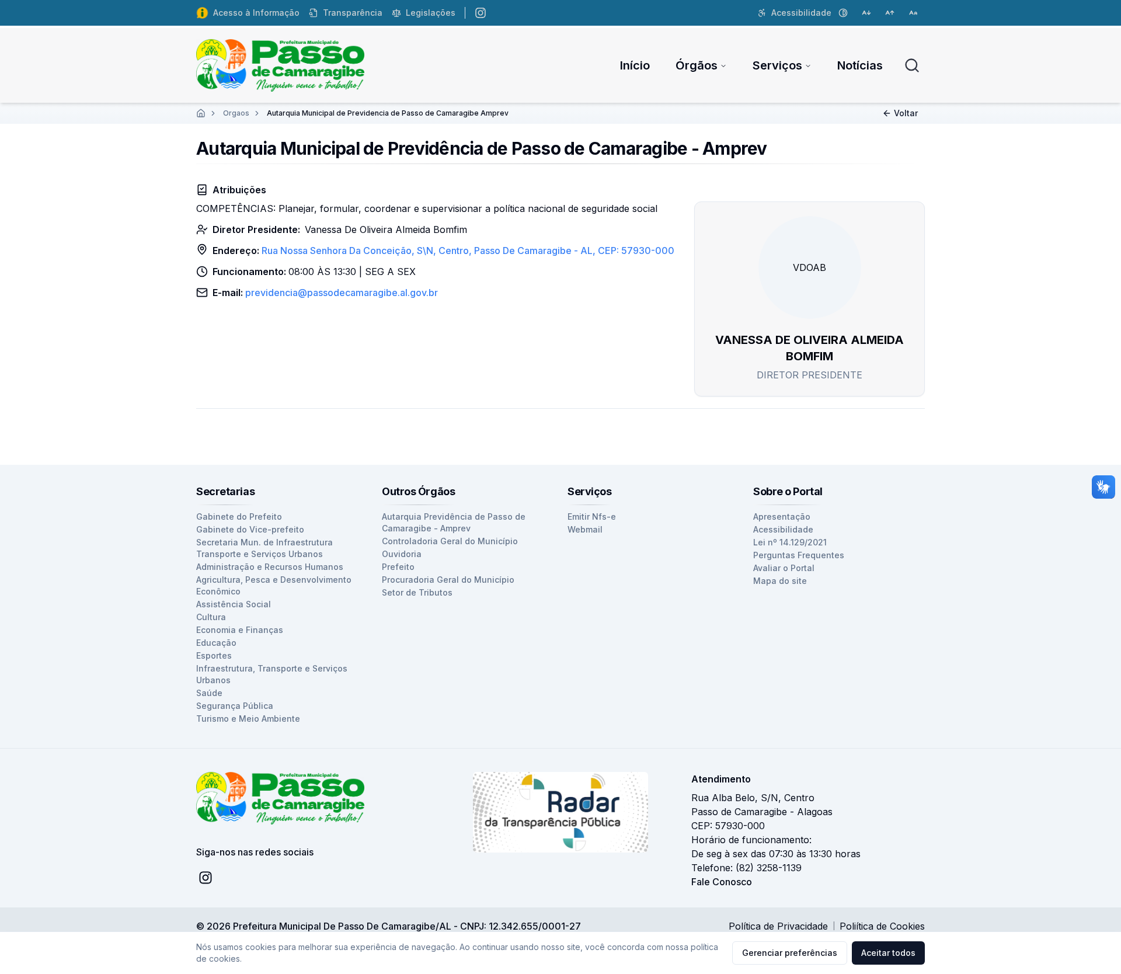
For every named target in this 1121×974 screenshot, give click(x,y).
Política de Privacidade (778, 926)
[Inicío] (201, 113)
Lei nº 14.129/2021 (790, 542)
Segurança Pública (234, 706)
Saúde (209, 693)
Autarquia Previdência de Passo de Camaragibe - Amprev (453, 522)
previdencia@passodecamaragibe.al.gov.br (341, 292)
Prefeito (398, 567)
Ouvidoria (402, 554)
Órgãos (697, 65)
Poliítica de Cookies (882, 926)
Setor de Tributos (417, 592)
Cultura (211, 617)
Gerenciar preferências (789, 953)
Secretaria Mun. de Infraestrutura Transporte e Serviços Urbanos (264, 548)
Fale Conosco (721, 882)
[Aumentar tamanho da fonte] (889, 13)
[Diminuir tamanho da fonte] (866, 13)
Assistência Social (233, 604)
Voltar (906, 113)
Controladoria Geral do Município (450, 541)
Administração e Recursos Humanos (269, 567)
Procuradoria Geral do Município (448, 580)
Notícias (860, 65)
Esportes (214, 655)
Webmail (585, 529)
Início (635, 65)
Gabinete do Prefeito (239, 516)
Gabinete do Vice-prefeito (250, 529)
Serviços (777, 65)
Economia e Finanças (239, 630)
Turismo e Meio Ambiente (248, 718)
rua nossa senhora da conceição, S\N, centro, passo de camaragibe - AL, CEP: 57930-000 (468, 250)
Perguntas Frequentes (798, 555)
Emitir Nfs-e (592, 516)
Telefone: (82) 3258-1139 (746, 868)
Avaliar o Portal (783, 568)
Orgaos (236, 113)
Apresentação (781, 516)
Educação (216, 643)
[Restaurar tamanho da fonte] (913, 13)
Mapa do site (780, 581)
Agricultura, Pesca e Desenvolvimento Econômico (273, 585)
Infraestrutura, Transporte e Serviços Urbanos (271, 674)
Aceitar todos (888, 953)
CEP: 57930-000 (728, 826)
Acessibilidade (783, 529)
